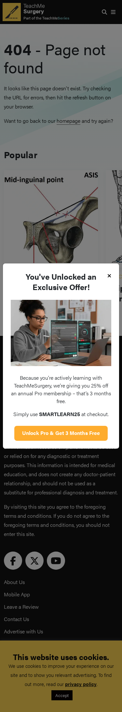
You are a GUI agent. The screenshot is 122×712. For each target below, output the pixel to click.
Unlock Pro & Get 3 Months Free (61, 433)
